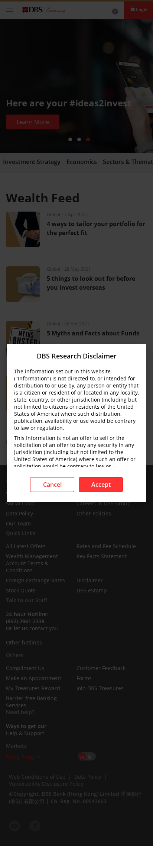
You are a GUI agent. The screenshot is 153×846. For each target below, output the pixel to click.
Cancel (52, 484)
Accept (101, 484)
